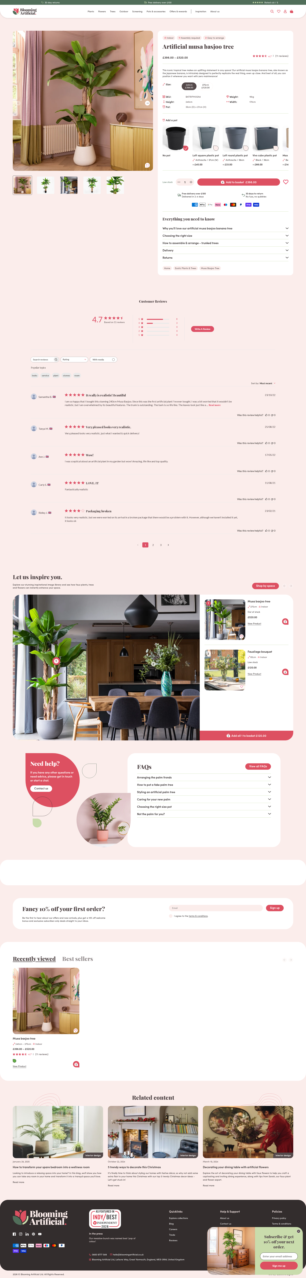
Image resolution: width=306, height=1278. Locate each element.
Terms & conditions (281, 1223)
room (77, 375)
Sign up (275, 908)
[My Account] (285, 11)
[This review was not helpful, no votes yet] (272, 414)
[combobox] (74, 359)
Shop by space (265, 586)
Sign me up (278, 1265)
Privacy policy (279, 1218)
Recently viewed (34, 958)
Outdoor (124, 11)
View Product (254, 623)
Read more (215, 405)
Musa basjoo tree (259, 601)
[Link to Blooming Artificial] (25, 11)
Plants (91, 11)
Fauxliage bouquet (260, 651)
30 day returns (52, 2)
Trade (172, 1234)
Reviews (173, 1240)
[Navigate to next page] (168, 544)
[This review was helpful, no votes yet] (266, 414)
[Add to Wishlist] (285, 182)
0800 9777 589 (99, 1254)
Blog (171, 1223)
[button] (147, 103)
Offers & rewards (178, 11)
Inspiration (200, 11)
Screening (137, 11)
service (45, 375)
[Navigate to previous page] (138, 544)
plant (55, 375)
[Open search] (272, 11)
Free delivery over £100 (159, 2)
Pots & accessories (156, 11)
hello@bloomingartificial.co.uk (128, 1254)
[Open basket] (291, 11)
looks (34, 375)
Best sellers (77, 958)
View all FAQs (258, 766)
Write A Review (202, 329)
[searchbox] (42, 359)
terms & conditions (198, 915)
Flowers (102, 11)
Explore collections (178, 1218)
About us (214, 11)
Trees (112, 11)
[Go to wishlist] (278, 11)
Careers (173, 1229)
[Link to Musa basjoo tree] (46, 1001)
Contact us (41, 788)
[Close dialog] (298, 1231)
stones (66, 375)
